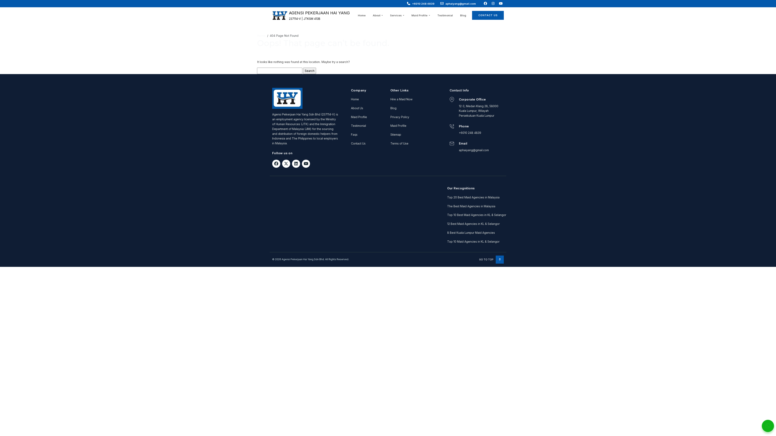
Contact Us (488, 15)
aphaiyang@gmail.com (460, 3)
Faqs (354, 134)
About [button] (377, 15)
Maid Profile (359, 117)
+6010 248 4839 (423, 3)
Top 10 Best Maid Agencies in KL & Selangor (476, 215)
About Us (357, 108)
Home (362, 15)
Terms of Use (399, 143)
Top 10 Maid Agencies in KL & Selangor (473, 241)
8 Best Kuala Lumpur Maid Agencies (471, 232)
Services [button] (396, 15)
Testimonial (445, 15)
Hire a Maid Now (401, 99)
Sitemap (395, 134)
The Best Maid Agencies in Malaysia (471, 206)
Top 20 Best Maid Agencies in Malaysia (473, 197)
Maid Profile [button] (419, 15)
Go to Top (486, 259)
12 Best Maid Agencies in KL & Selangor (473, 223)
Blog (463, 15)
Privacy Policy (399, 117)
